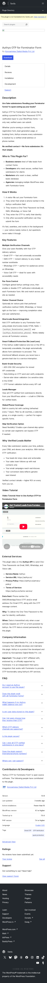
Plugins (27, 898)
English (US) (40, 825)
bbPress (7, 937)
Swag (28, 922)
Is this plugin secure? (11, 736)
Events (27, 914)
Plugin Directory (8, 10)
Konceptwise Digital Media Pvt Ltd (19, 51)
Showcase (29, 890)
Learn (4, 910)
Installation (9, 78)
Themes (28, 894)
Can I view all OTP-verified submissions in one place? (13, 744)
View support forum (10, 876)
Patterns (28, 902)
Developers (7, 918)
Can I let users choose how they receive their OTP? (13, 719)
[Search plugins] (26, 24)
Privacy (5, 902)
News (4, 894)
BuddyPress (8, 941)
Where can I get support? (13, 761)
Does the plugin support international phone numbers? (14, 752)
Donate (29, 918)
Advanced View (9, 842)
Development (10, 84)
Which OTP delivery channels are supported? (12, 728)
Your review (7, 859)
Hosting (5, 898)
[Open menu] (43, 3)
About (4, 890)
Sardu (10, 952)
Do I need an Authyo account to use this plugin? (13, 686)
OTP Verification (38, 830)
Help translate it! (40, 17)
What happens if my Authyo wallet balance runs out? (14, 703)
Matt (5, 933)
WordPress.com (10, 929)
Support (8, 90)
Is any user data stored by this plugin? (18, 712)
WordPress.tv (9, 922)
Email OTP (28, 830)
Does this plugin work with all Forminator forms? (13, 695)
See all (42, 859)
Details (7, 66)
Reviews (8, 72)
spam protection (38, 835)
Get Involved (30, 910)
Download (8, 58)
